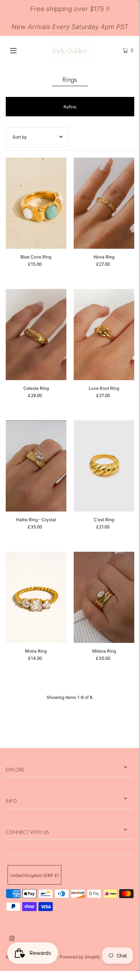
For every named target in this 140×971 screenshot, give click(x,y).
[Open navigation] (22, 50)
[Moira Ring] (36, 597)
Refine (70, 106)
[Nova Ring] (104, 203)
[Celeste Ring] (36, 334)
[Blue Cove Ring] (36, 203)
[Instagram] (11, 939)
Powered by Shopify (80, 957)
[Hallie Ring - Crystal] (36, 466)
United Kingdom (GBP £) (34, 875)
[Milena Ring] (104, 597)
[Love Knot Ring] (104, 334)
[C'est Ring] (104, 466)
